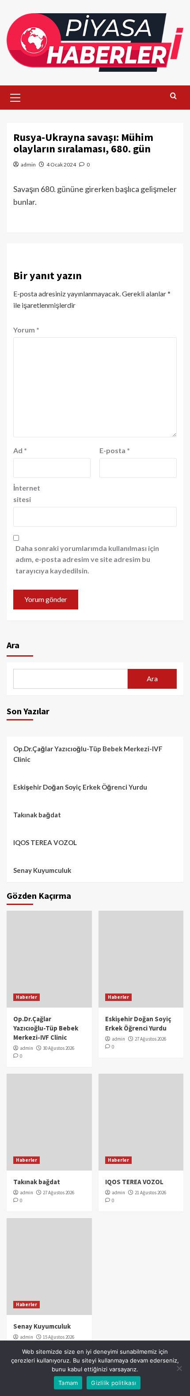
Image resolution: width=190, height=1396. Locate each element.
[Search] (173, 96)
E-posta (114, 450)
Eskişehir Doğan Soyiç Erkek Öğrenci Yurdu (80, 787)
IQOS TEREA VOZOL (45, 842)
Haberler (26, 997)
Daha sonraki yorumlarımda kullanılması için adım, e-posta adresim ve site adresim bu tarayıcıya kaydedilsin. (87, 559)
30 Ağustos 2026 (58, 1048)
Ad (20, 450)
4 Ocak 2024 (61, 164)
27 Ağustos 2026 (150, 1039)
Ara (13, 644)
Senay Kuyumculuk (42, 870)
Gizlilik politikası (113, 1382)
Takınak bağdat (37, 815)
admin (28, 164)
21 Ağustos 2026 (150, 1192)
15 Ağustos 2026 (58, 1337)
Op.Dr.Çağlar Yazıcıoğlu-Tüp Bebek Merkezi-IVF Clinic (88, 754)
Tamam (68, 1382)
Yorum (26, 329)
